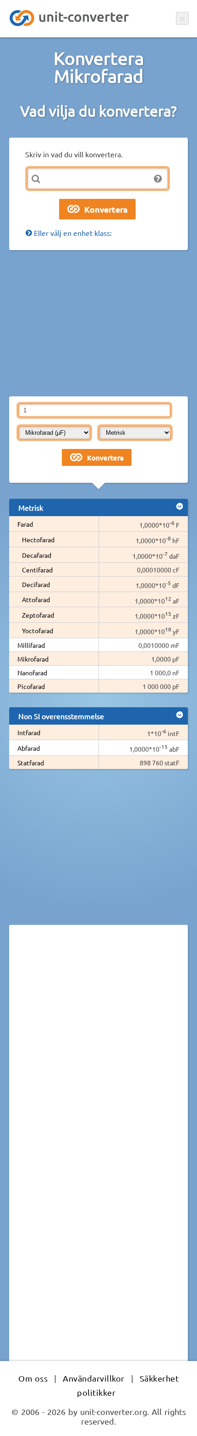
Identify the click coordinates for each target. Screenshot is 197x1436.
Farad (25, 524)
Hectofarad (38, 539)
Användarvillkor (94, 1378)
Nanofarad (32, 672)
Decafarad (36, 555)
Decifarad (36, 584)
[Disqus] (98, 1057)
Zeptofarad (38, 615)
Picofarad (31, 686)
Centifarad (37, 570)
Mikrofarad (33, 659)
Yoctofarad (37, 630)
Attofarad (36, 599)
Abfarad (28, 748)
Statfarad (30, 762)
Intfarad (28, 732)
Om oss (33, 1378)
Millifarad (31, 645)
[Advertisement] (98, 323)
